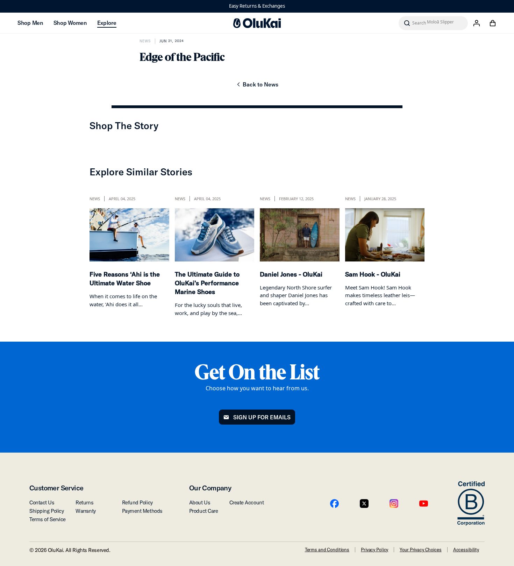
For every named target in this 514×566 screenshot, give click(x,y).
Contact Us (42, 502)
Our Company (210, 487)
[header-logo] (257, 23)
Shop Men (30, 22)
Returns (84, 502)
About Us (199, 502)
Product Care (203, 511)
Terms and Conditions (327, 549)
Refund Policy (137, 502)
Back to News (256, 86)
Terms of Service (47, 519)
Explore (106, 22)
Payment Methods (142, 511)
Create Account (246, 502)
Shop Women (70, 22)
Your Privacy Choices (420, 549)
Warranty (85, 511)
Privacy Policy (374, 549)
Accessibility (466, 549)
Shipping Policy (46, 511)
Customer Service (56, 487)
